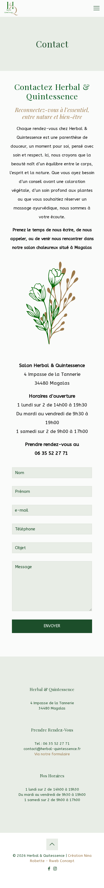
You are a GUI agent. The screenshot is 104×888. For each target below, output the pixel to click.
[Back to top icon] (52, 844)
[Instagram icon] (55, 868)
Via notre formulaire (52, 754)
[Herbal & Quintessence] (11, 8)
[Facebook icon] (49, 868)
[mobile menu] (96, 8)
